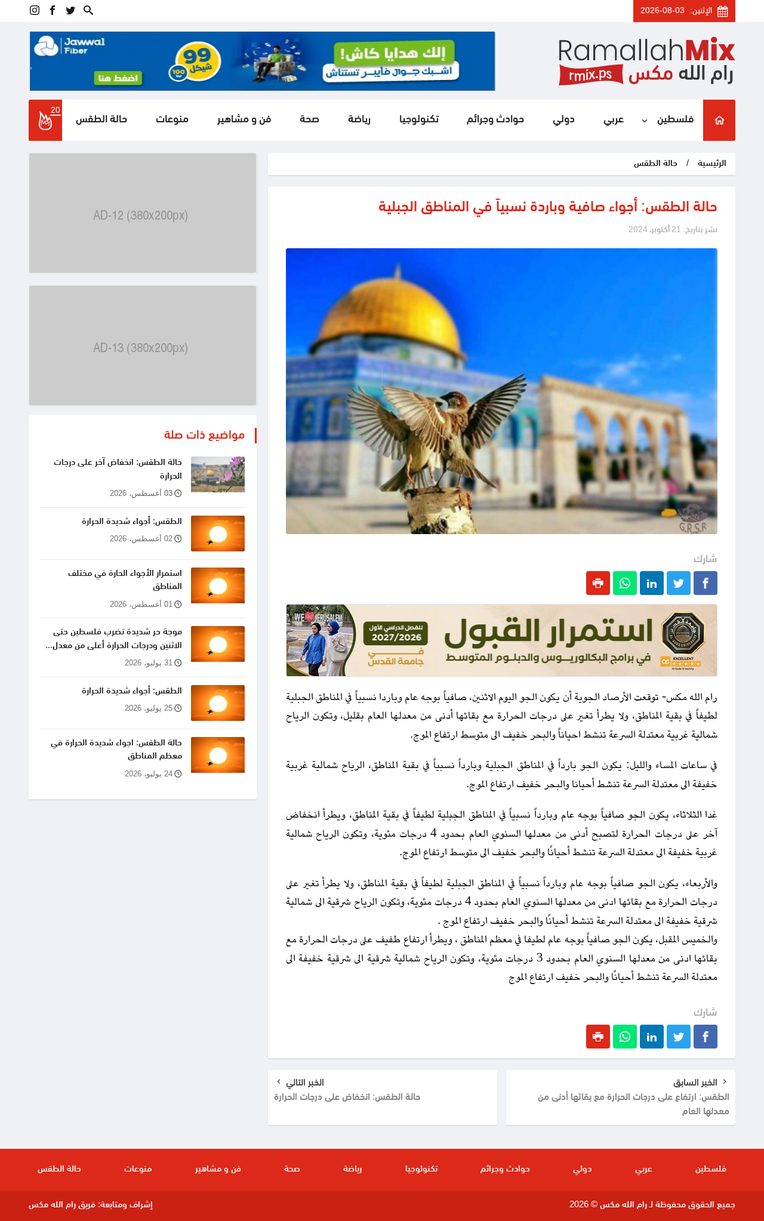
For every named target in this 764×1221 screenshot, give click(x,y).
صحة (309, 120)
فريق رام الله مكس (62, 1205)
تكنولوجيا (419, 120)
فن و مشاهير (244, 120)
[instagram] (35, 11)
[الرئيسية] (719, 120)
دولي (564, 120)
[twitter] (70, 11)
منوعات (172, 120)
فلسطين (675, 120)
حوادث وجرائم (495, 120)
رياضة (359, 120)
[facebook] (52, 11)
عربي (613, 120)
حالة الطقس (101, 120)
